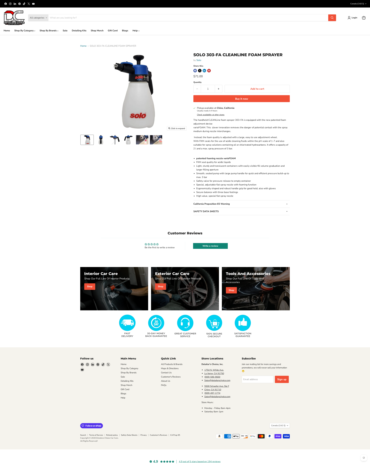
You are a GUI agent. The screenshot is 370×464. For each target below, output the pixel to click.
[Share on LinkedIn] (204, 70)
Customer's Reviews (171, 376)
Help (135, 30)
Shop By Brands (48, 30)
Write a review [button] (210, 246)
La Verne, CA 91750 (214, 373)
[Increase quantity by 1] (218, 89)
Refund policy (112, 435)
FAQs (163, 385)
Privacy (143, 435)
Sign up (281, 379)
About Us (165, 381)
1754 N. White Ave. (214, 370)
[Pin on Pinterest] (209, 70)
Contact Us (166, 372)
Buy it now (241, 99)
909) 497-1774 (212, 393)
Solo (198, 60)
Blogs (125, 30)
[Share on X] (199, 70)
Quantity (197, 82)
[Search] (332, 17)
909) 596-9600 (212, 376)
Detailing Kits (79, 30)
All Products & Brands (171, 364)
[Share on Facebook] (195, 70)
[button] (353, 17)
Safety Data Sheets (129, 435)
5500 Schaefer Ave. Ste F (216, 386)
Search (83, 435)
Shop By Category (24, 30)
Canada (357, 3)
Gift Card (113, 30)
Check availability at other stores (210, 115)
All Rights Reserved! (89, 441)
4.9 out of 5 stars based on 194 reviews (200, 461)
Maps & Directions (169, 368)
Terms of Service (96, 435)
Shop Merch (97, 30)
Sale (65, 30)
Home (7, 30)
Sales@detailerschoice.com (217, 380)
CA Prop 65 (175, 435)
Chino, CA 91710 (212, 389)
